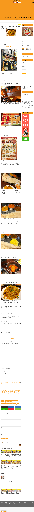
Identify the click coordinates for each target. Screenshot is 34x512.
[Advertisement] (17, 10)
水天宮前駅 (15, 382)
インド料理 (11, 382)
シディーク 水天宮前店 (4, 382)
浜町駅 (2, 383)
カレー (7, 401)
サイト (2, 434)
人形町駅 (19, 382)
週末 (5, 402)
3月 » (25, 88)
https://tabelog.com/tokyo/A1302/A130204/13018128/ (9, 338)
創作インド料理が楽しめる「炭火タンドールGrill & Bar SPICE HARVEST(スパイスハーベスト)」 (4, 392)
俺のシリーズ (25, 17)
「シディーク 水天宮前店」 (5, 46)
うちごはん (8, 17)
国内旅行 (17, 19)
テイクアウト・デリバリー (21, 17)
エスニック (3, 401)
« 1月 (23, 88)
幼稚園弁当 (11, 17)
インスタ (26, 48)
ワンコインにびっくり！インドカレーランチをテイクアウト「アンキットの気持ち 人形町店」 (17, 392)
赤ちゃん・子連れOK (30, 17)
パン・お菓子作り (15, 17)
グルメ (16, 402)
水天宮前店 (12, 402)
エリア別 (5, 17)
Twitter (9, 484)
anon (5, 476)
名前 (1, 427)
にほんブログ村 (24, 71)
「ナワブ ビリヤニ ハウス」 (9, 304)
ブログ (3, 402)
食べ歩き (2, 17)
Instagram (13, 484)
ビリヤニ (9, 402)
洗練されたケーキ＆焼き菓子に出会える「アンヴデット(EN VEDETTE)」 (27, 102)
